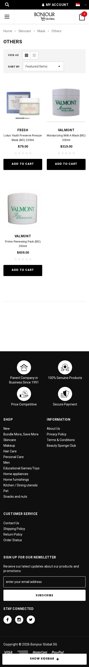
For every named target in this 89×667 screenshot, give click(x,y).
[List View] (34, 55)
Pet (5, 491)
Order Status (12, 540)
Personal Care (13, 457)
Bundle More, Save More (21, 434)
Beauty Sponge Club (61, 445)
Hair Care (10, 451)
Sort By (14, 66)
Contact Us (11, 523)
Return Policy (12, 534)
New (6, 428)
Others (56, 31)
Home (7, 31)
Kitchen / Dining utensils (20, 485)
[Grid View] (26, 55)
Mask (41, 31)
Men (6, 462)
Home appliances (15, 474)
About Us (53, 428)
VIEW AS (13, 55)
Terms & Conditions (61, 440)
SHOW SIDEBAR (42, 658)
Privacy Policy (56, 434)
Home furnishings (16, 479)
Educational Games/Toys (21, 468)
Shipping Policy (14, 529)
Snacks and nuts (15, 496)
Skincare (24, 31)
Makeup (9, 445)
